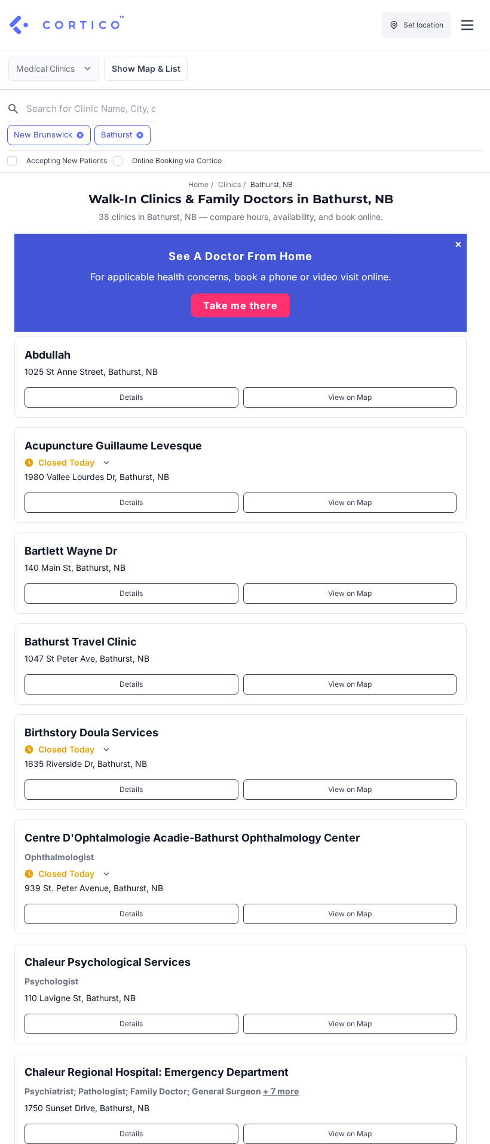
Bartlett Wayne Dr (70, 551)
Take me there (240, 305)
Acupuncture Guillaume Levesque (113, 445)
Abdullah (47, 354)
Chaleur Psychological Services (107, 962)
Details (131, 397)
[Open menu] (467, 25)
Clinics (229, 184)
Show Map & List (146, 68)
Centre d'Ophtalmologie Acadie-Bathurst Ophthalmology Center (192, 837)
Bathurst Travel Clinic (80, 641)
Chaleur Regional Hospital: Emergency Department (156, 1072)
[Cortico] (67, 25)
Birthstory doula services (91, 732)
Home (198, 184)
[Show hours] (106, 462)
